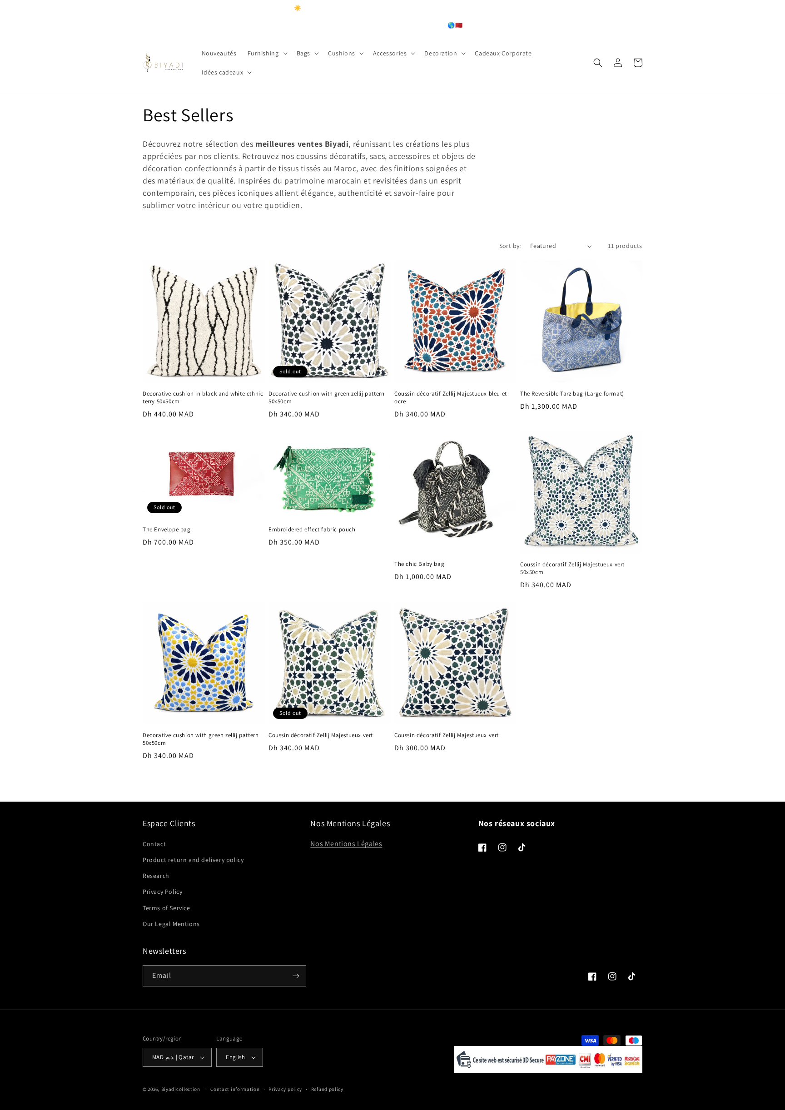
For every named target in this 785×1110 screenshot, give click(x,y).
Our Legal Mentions (171, 924)
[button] (266, 53)
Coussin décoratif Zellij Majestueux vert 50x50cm (572, 568)
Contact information (234, 1089)
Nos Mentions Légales (346, 843)
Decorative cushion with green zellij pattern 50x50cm (326, 397)
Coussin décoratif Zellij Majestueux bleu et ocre (450, 397)
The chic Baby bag (419, 564)
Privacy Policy (162, 891)
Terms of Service (166, 908)
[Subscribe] (296, 975)
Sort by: (510, 246)
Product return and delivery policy (193, 860)
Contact (154, 844)
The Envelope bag (167, 529)
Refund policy (327, 1089)
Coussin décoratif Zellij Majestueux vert (320, 735)
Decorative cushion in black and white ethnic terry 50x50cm (203, 397)
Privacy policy (285, 1089)
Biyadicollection (180, 1089)
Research (156, 876)
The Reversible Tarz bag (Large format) (572, 393)
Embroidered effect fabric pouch (312, 529)
